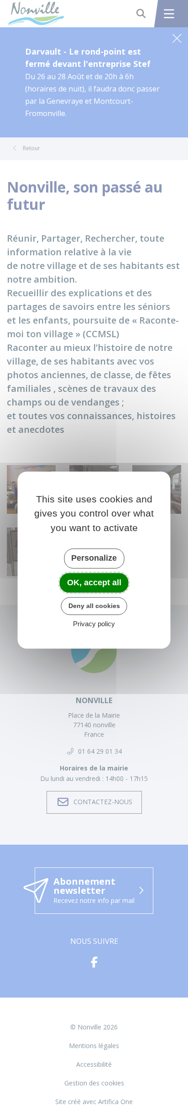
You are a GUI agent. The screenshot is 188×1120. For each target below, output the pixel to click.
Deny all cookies (94, 605)
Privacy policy (94, 624)
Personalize (94, 558)
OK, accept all (94, 582)
